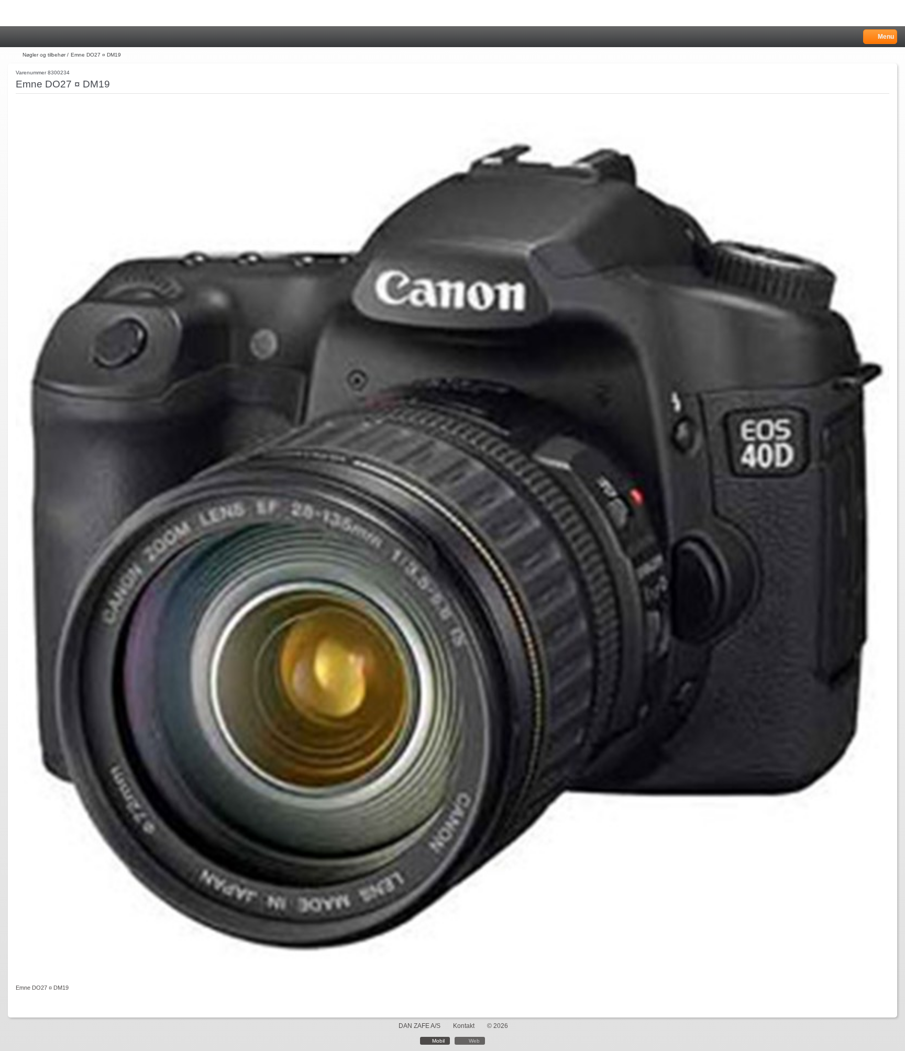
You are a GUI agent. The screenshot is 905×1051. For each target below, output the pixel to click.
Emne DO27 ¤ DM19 (96, 55)
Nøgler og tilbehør (44, 55)
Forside (14, 55)
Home (13, 37)
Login (27, 37)
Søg (40, 37)
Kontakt (463, 1026)
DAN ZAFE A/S (419, 1026)
